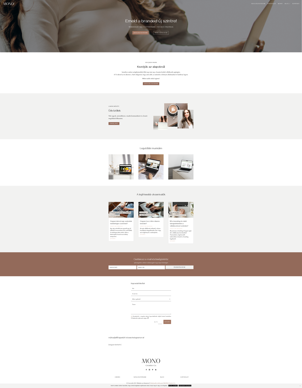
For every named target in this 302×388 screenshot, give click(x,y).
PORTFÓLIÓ (271, 3)
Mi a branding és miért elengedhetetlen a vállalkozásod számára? (179, 223)
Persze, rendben (173, 385)
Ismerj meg (114, 123)
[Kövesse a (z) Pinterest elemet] (152, 369)
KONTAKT (295, 3)
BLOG (287, 3)
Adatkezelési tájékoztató (156, 383)
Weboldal (120, 226)
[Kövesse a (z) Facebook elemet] (146, 369)
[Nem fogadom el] (300, 386)
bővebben (112, 238)
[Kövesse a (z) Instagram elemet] (149, 369)
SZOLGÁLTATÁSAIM (258, 3)
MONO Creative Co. (170, 383)
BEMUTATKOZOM (161, 33)
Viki (115, 226)
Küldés (167, 322)
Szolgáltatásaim (151, 84)
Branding (149, 226)
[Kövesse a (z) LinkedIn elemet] (155, 369)
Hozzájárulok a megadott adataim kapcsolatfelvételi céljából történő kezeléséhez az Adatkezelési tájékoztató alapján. (151, 317)
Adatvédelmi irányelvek (185, 385)
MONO (280, 3)
